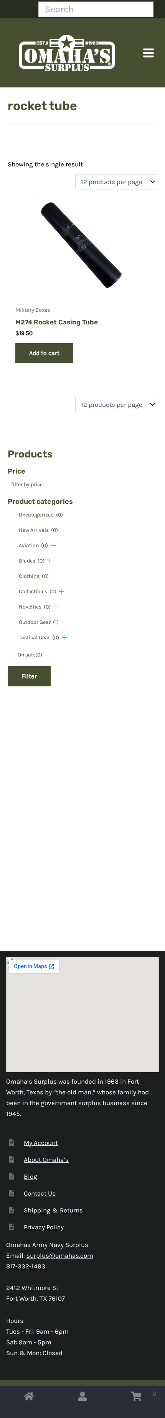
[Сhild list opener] (53, 545)
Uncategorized (41, 515)
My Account (41, 1143)
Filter (29, 676)
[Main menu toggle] (148, 53)
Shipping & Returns (53, 1210)
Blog (30, 1176)
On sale (30, 654)
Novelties (35, 607)
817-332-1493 (25, 1266)
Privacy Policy (44, 1227)
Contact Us (40, 1193)
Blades (32, 561)
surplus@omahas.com (59, 1255)
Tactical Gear (39, 637)
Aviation (33, 545)
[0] (136, 1398)
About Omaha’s (46, 1159)
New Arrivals (38, 530)
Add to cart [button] (44, 353)
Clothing (34, 576)
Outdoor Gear (39, 622)
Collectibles (37, 591)
